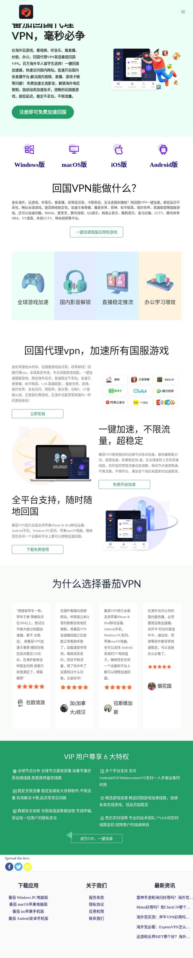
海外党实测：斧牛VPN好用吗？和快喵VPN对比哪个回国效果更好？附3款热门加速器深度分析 (165, 917)
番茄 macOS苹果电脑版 (28, 904)
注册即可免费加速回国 (42, 112)
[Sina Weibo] (28, 867)
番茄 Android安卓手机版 (28, 919)
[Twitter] (18, 867)
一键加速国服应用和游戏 (96, 232)
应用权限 (96, 911)
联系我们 (96, 919)
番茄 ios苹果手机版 (28, 911)
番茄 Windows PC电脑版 (28, 898)
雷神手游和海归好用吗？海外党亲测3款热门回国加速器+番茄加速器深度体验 (165, 898)
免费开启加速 (124, 485)
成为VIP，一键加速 (96, 839)
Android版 (164, 164)
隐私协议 (96, 904)
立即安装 (37, 414)
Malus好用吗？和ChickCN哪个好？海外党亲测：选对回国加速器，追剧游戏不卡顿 (165, 907)
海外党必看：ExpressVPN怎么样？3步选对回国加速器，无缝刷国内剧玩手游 (165, 927)
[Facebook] (9, 867)
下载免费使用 (37, 550)
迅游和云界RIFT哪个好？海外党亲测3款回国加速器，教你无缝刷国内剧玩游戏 (165, 937)
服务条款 (96, 898)
